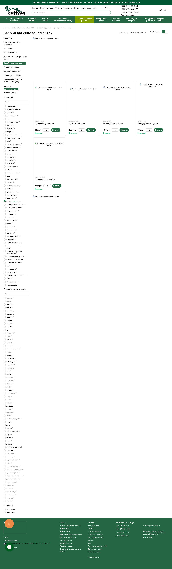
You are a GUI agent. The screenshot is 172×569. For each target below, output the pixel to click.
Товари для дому (101, 20)
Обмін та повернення (63, 8)
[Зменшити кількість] (43, 130)
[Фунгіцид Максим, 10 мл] (117, 100)
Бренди (95, 8)
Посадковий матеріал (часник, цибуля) (154, 20)
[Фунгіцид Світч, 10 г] (83, 100)
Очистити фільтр (10, 93)
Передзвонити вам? (127, 15)
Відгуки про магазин (95, 549)
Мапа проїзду (147, 537)
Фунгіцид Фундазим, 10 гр (147, 124)
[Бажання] (144, 10)
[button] (170, 2)
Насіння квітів (32, 20)
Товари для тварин (131, 20)
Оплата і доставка (46, 8)
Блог (89, 543)
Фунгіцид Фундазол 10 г (44, 124)
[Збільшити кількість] (49, 130)
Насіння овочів (44, 20)
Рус (109, 8)
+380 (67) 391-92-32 (129, 12)
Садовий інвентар (116, 20)
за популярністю (137, 32)
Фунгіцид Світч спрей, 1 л (45, 180)
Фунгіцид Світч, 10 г (77, 124)
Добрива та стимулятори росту (63, 20)
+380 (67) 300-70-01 (129, 6)
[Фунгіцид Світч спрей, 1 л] (49, 156)
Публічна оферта (94, 552)
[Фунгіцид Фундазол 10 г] (49, 100)
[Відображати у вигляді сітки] (163, 31)
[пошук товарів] (109, 12)
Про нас (35, 8)
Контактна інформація (82, 8)
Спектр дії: (8, 86)
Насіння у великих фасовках (14, 20)
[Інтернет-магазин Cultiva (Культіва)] (15, 527)
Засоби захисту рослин (84, 20)
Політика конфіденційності (97, 546)
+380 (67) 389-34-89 (129, 9)
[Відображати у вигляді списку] (166, 31)
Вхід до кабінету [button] (93, 526)
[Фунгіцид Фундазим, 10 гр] (152, 100)
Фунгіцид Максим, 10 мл (113, 124)
